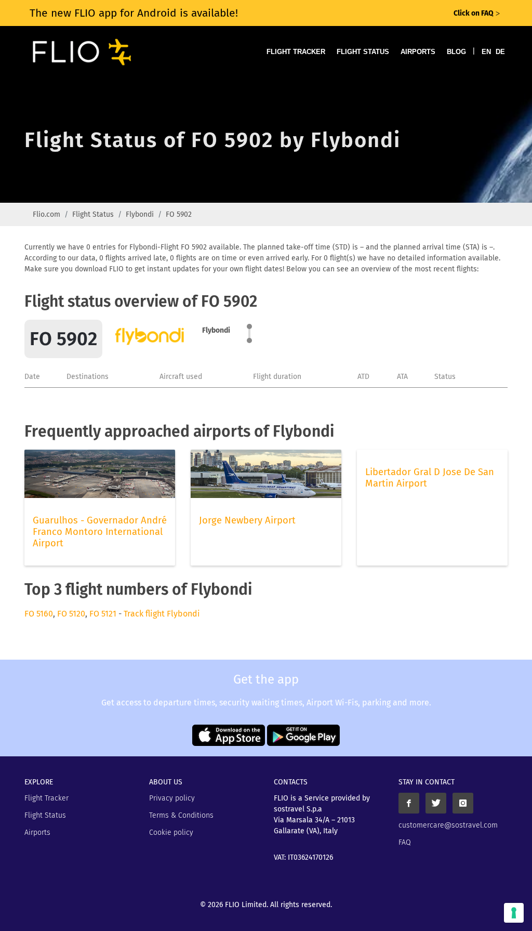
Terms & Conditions (181, 815)
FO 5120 (71, 614)
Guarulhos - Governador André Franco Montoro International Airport (100, 532)
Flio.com (46, 214)
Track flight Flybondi (162, 614)
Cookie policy (171, 832)
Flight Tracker (296, 52)
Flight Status (363, 52)
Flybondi (140, 214)
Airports (418, 52)
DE (500, 52)
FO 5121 (102, 614)
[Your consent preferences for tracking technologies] (514, 913)
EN (486, 52)
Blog (456, 52)
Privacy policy (172, 798)
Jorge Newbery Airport (247, 520)
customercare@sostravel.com (448, 825)
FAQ (404, 842)
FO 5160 (38, 614)
